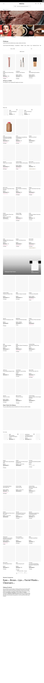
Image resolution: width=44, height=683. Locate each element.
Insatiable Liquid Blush (33, 538)
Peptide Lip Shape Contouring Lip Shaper (34, 215)
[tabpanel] (22, 311)
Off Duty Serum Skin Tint (33, 371)
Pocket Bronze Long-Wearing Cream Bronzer (21, 138)
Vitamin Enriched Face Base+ (21, 319)
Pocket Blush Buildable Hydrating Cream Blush (7, 138)
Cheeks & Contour (26, 36)
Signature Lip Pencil (32, 137)
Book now (3, 21)
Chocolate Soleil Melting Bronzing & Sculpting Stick (34, 564)
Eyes (25, 45)
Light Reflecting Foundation (34, 72)
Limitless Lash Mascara (20, 72)
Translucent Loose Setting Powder (21, 372)
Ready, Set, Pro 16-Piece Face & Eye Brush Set (22, 462)
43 (24, 572)
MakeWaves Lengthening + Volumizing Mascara (34, 514)
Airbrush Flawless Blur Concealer (33, 488)
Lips (31, 45)
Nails (41, 45)
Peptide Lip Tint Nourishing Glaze (8, 73)
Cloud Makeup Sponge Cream (8, 371)
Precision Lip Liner (19, 396)
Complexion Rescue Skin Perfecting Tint (29, 436)
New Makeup (2, 36)
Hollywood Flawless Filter (8, 293)
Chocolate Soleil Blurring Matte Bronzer (35, 462)
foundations (8, 591)
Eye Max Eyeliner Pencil (7, 563)
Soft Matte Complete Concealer (7, 346)
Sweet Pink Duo (19, 487)
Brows (28, 45)
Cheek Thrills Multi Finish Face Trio (34, 189)
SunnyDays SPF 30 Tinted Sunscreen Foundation (21, 514)
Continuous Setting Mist (33, 293)
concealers (13, 591)
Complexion (13, 36)
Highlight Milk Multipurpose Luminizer (8, 241)
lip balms (14, 593)
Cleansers (8, 582)
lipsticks (9, 593)
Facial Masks (31, 580)
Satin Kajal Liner (6, 487)
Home (4, 9)
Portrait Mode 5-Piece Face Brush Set (8, 215)
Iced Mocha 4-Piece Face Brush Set (35, 320)
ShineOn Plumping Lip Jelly (8, 319)
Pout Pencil (31, 240)
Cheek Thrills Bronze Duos (21, 240)
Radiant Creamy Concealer (21, 293)
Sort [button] (31, 48)
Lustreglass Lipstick (19, 538)
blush (20, 591)
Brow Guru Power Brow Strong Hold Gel (8, 189)
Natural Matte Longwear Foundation (13, 436)
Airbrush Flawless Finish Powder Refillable (35, 397)
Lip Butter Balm (19, 214)
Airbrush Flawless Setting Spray (22, 162)
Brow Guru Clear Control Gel (34, 162)
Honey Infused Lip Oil (20, 563)
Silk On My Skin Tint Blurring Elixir (21, 189)
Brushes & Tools (36, 45)
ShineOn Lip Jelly (6, 396)
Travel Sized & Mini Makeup (8, 45)
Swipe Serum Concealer (7, 162)
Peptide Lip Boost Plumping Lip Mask (22, 346)
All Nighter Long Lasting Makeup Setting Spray (7, 538)
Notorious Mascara (12, 111)
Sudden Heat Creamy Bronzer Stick (8, 462)
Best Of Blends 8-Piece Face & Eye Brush (8, 514)
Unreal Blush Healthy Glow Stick (34, 346)
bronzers (25, 591)
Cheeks (22, 45)
